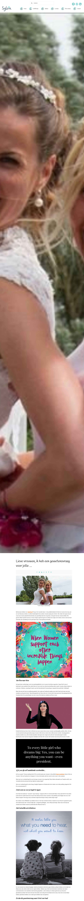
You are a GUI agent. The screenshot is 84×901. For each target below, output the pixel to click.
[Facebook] (37, 572)
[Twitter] (39, 572)
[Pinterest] (48, 572)
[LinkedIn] (41, 572)
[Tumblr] (46, 572)
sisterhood (30, 612)
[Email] (51, 572)
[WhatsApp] (44, 572)
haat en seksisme (60, 774)
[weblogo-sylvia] (6, 6)
